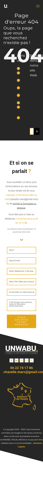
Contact (25, 118)
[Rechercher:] (32, 131)
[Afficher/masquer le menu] (38, 6)
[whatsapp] (22, 360)
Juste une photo (24, 110)
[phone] (32, 360)
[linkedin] (16, 360)
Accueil (24, 68)
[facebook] (11, 360)
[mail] (27, 360)
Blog (23, 103)
